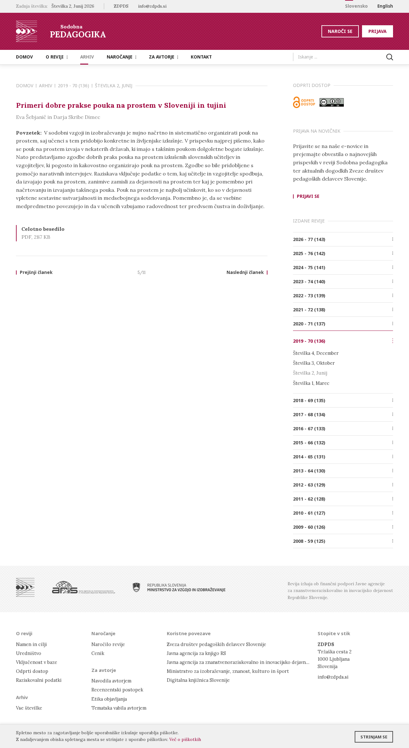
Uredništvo (28, 653)
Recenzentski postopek (117, 690)
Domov (24, 57)
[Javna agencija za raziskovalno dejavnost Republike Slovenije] (83, 587)
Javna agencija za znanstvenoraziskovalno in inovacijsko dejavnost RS (243, 662)
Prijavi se (308, 196)
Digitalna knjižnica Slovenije (198, 680)
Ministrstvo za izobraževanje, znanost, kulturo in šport (228, 671)
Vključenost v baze (36, 662)
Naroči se (340, 31)
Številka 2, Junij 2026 (72, 6)
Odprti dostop (32, 671)
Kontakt (201, 57)
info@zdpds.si (333, 677)
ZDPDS (121, 6)
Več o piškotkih (185, 739)
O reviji (55, 57)
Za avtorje (161, 57)
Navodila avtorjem (111, 681)
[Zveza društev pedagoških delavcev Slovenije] (25, 587)
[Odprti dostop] (304, 102)
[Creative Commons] (332, 102)
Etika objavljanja (109, 699)
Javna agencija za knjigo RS (196, 653)
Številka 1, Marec (311, 383)
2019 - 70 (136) (73, 85)
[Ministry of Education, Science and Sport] (179, 587)
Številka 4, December (316, 353)
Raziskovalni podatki (39, 680)
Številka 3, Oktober (314, 363)
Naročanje (119, 57)
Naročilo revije (108, 644)
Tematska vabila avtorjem (118, 708)
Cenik (97, 653)
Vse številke (29, 708)
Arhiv (87, 57)
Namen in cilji (31, 644)
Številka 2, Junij (113, 85)
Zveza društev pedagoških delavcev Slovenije (216, 644)
